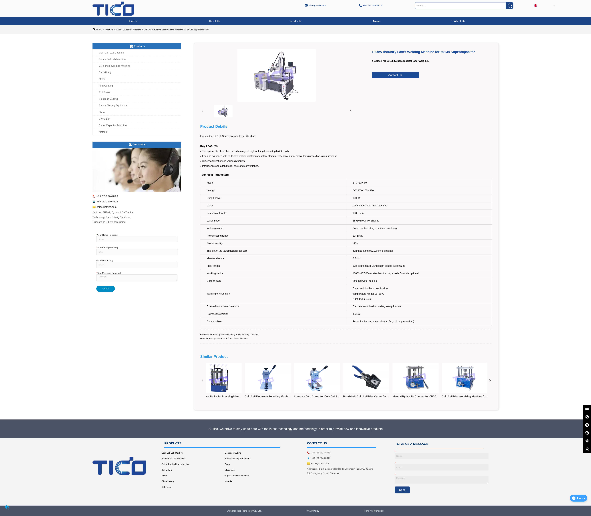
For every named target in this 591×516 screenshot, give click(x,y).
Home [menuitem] (133, 21)
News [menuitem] (376, 21)
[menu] (295, 21)
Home (99, 29)
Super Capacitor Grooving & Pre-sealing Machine (234, 334)
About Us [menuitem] (214, 21)
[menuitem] (295, 21)
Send (402, 489)
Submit (105, 288)
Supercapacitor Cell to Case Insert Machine (227, 338)
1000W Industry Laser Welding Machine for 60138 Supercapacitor (176, 29)
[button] (295, 21)
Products (109, 29)
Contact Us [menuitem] (457, 21)
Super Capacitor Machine (128, 29)
